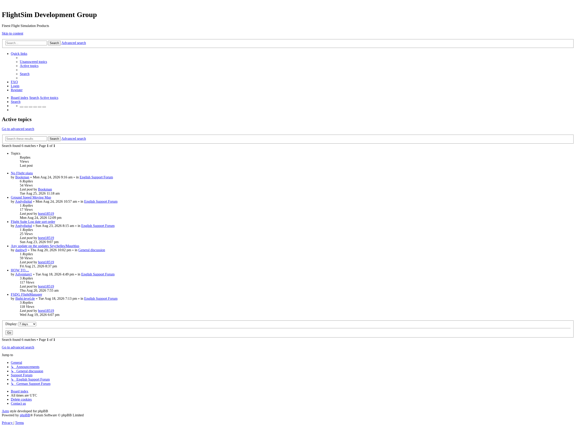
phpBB (25, 415)
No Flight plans (22, 173)
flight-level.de (25, 298)
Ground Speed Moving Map (31, 197)
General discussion (91, 250)
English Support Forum (96, 177)
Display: (11, 324)
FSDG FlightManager (26, 294)
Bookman (22, 177)
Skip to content (12, 33)
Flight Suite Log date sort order (33, 222)
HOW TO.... (20, 270)
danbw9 (21, 250)
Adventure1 (23, 274)
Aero (5, 411)
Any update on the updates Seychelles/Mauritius (45, 246)
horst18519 (46, 213)
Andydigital (23, 201)
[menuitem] (33, 62)
